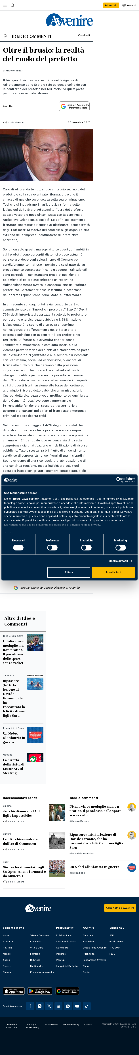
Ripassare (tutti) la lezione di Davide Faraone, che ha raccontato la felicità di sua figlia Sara (14, 698)
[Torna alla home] (5, 35)
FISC (112, 953)
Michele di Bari (14, 70)
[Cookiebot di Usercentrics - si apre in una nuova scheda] (119, 479)
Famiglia (35, 953)
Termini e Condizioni (12, 1026)
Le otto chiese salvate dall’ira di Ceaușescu (21, 841)
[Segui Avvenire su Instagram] (40, 1006)
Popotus (61, 953)
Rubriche (35, 960)
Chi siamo (88, 935)
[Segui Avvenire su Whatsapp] (68, 1006)
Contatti (87, 972)
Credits (88, 1024)
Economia (35, 941)
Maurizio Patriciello (83, 853)
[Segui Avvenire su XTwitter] (49, 1006)
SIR (111, 935)
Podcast (7, 966)
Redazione (78, 872)
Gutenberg (62, 947)
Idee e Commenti (40, 935)
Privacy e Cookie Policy (32, 1026)
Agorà (6, 960)
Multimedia (36, 966)
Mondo (7, 953)
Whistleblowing (71, 1024)
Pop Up (60, 960)
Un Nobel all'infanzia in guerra (14, 737)
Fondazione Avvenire (95, 960)
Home (6, 935)
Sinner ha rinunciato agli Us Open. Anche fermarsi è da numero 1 (24, 871)
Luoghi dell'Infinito (67, 966)
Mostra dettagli (118, 560)
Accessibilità (51, 1024)
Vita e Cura (36, 947)
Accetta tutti (113, 572)
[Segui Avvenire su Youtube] (77, 1006)
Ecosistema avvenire (42, 972)
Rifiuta (69, 572)
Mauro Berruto (80, 821)
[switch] (52, 547)
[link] (111, 5)
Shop (86, 966)
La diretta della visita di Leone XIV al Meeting (13, 766)
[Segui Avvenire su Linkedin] (58, 1006)
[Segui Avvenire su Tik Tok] (87, 1006)
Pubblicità (89, 953)
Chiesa (7, 972)
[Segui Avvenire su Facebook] (30, 1006)
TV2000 (114, 947)
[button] (5, 5)
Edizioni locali (64, 935)
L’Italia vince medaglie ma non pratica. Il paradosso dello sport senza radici (13, 652)
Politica (7, 947)
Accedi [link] (131, 5)
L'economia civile (66, 941)
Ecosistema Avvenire (95, 947)
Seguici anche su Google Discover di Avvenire (50, 588)
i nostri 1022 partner (25, 498)
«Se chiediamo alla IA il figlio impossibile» (21, 813)
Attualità (8, 941)
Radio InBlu (116, 941)
